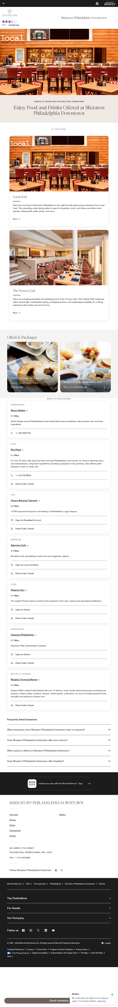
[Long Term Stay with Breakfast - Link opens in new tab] (32, 367)
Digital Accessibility (40, 953)
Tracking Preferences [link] (15, 949)
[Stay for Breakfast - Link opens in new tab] (85, 367)
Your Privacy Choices (20, 953)
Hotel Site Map (97, 953)
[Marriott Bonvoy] (108, 3)
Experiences (15, 830)
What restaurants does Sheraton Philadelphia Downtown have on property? (46, 729)
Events (12, 836)
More (15, 219)
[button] (97, 3)
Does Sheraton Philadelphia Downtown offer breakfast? (35, 761)
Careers (30, 949)
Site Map (84, 953)
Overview (13, 814)
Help (9, 956)
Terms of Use (42, 949)
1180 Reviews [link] (13, 25)
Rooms (12, 820)
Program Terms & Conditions (61, 949)
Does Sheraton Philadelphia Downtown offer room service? (37, 740)
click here (101, 1001)
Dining (12, 825)
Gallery (62, 814)
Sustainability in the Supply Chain (64, 953)
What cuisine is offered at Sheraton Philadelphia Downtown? (38, 750)
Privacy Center (82, 949)
